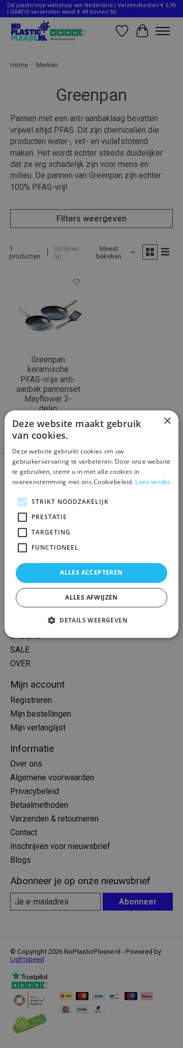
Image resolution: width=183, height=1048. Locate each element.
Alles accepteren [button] (91, 573)
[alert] (91, 524)
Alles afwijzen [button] (91, 597)
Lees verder (152, 481)
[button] (91, 620)
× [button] (167, 421)
